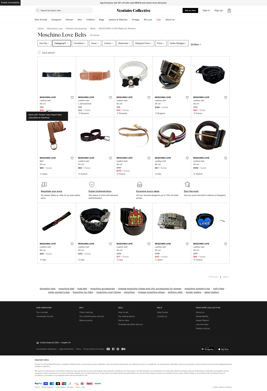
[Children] (97, 20)
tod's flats (218, 288)
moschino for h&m (83, 292)
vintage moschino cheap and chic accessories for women (149, 288)
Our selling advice (126, 316)
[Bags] (106, 20)
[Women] (75, 20)
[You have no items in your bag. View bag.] (229, 10)
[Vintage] (141, 20)
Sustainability (202, 316)
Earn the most (191, 191)
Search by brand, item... (51, 10)
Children (90, 19)
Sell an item (190, 10)
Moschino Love (55, 28)
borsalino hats (47, 288)
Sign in (206, 10)
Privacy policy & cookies (93, 349)
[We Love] (154, 20)
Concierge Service (44, 316)
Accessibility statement (46, 349)
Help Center (162, 312)
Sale (159, 19)
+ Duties (48, 110)
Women (69, 19)
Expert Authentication (100, 191)
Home (41, 28)
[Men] (84, 20)
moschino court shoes (108, 292)
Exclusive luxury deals (147, 191)
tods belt (82, 288)
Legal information (66, 349)
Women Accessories (76, 28)
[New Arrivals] (49, 20)
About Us (169, 19)
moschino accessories (102, 288)
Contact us (162, 316)
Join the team (202, 324)
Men (80, 19)
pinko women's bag (59, 292)
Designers (56, 19)
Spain (78, 387)
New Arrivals (41, 19)
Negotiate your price (51, 191)
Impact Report (202, 320)
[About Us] (176, 20)
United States (60, 387)
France (37, 387)
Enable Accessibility (10, 2)
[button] (229, 10)
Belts (93, 28)
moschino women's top (197, 288)
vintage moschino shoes (151, 292)
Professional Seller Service (130, 324)
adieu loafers (211, 292)
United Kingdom (47, 387)
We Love (148, 19)
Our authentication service (91, 316)
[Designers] (63, 20)
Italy (83, 387)
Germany (70, 387)
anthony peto (175, 292)
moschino (129, 292)
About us (200, 312)
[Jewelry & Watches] (129, 20)
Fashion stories (203, 328)
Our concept (42, 312)
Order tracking (86, 312)
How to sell (123, 312)
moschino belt (66, 288)
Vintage (135, 19)
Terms (78, 349)
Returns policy (85, 320)
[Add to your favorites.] (72, 97)
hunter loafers (193, 292)
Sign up (218, 10)
